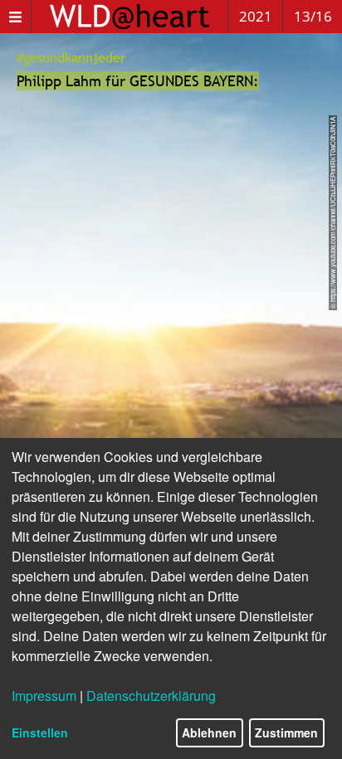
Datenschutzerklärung (151, 695)
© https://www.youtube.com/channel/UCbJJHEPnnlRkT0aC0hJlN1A (333, 213)
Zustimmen (286, 732)
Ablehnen (209, 732)
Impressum (44, 695)
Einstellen (40, 732)
